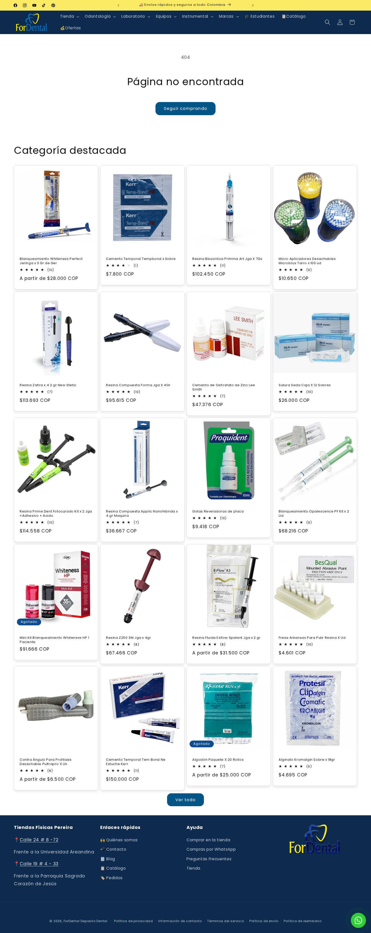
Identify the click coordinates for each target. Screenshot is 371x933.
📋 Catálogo (113, 868)
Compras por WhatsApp (211, 849)
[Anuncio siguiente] (252, 5)
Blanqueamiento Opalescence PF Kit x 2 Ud (314, 513)
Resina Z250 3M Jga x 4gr (128, 638)
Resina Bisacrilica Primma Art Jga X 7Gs (227, 259)
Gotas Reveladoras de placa (218, 511)
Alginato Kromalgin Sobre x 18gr (307, 760)
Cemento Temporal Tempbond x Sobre (141, 259)
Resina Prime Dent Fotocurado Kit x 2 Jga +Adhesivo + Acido (56, 513)
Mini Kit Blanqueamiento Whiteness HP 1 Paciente (54, 640)
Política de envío (263, 921)
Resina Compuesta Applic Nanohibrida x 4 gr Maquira (142, 513)
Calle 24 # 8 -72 (39, 840)
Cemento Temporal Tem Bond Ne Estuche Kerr (136, 762)
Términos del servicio (225, 921)
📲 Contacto (113, 849)
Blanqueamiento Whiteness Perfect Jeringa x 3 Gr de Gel (51, 261)
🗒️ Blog (107, 859)
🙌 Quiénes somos (119, 840)
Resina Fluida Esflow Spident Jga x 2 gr (226, 638)
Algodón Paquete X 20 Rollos (218, 760)
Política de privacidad (133, 921)
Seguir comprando (185, 108)
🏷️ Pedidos (111, 877)
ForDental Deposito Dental (86, 921)
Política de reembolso (302, 921)
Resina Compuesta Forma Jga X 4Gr (138, 385)
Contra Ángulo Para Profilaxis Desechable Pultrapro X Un (45, 762)
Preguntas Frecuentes (209, 859)
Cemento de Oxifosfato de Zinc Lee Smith (223, 387)
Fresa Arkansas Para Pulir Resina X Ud (312, 638)
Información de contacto (180, 921)
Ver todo (185, 800)
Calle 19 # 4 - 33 (39, 864)
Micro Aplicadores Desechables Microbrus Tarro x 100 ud (307, 261)
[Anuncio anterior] (118, 5)
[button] (69, 16)
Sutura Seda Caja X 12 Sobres (305, 385)
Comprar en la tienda (208, 840)
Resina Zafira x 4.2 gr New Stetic (48, 385)
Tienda (193, 868)
